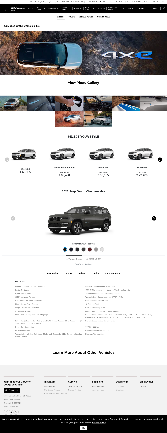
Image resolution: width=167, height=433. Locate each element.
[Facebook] (6, 412)
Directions (120, 390)
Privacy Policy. (99, 422)
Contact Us (13, 390)
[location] (100, 2)
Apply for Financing (99, 386)
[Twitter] (16, 412)
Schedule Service (75, 386)
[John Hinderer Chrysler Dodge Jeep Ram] (15, 8)
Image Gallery (94, 259)
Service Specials (74, 390)
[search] (164, 8)
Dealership (122, 381)
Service (72, 381)
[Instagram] (11, 412)
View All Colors (75, 259)
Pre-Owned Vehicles (52, 390)
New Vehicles (49, 386)
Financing (98, 381)
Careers (143, 386)
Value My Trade (98, 390)
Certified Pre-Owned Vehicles (55, 393)
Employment (147, 381)
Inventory (49, 381)
